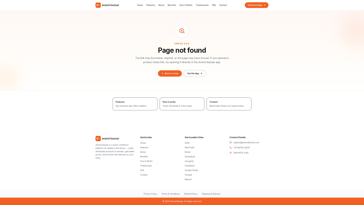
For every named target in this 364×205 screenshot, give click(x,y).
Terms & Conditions (171, 194)
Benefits (172, 5)
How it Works (185, 5)
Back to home (171, 73)
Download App (255, 5)
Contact (223, 5)
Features (150, 5)
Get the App (193, 73)
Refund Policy (190, 194)
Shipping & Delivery (211, 194)
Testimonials (202, 5)
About (161, 5)
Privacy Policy (150, 194)
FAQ (214, 5)
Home (140, 5)
